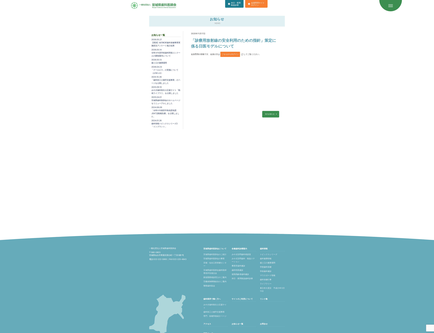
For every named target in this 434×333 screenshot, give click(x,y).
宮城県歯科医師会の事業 (214, 258)
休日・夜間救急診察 (236, 4)
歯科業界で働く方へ (212, 299)
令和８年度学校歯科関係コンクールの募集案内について (165, 53)
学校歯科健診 (265, 271)
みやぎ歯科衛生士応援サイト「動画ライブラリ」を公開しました (165, 90)
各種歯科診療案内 (239, 248)
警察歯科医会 (209, 286)
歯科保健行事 (265, 279)
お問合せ (264, 324)
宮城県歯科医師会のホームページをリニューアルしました (165, 100)
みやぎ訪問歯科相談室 (241, 254)
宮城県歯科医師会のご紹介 (214, 254)
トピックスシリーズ (268, 254)
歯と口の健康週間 (159, 61)
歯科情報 (264, 248)
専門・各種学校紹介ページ (214, 316)
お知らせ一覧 (237, 324)
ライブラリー (265, 284)
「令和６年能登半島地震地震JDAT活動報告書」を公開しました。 (165, 112)
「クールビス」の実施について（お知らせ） (164, 70)
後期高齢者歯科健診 (240, 274)
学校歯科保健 (265, 267)
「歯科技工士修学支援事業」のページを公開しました (165, 80)
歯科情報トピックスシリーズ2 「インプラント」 (164, 123)
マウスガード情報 (267, 275)
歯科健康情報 (265, 258)
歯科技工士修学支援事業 (214, 312)
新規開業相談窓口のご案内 (214, 277)
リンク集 (264, 299)
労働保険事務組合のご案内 (214, 281)
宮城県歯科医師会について (214, 248)
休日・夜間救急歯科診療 (242, 278)
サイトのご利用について (242, 299)
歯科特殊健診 (237, 270)
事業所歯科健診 (238, 266)
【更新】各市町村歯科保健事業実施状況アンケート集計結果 (165, 42)
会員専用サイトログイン (258, 4)
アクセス (207, 324)
